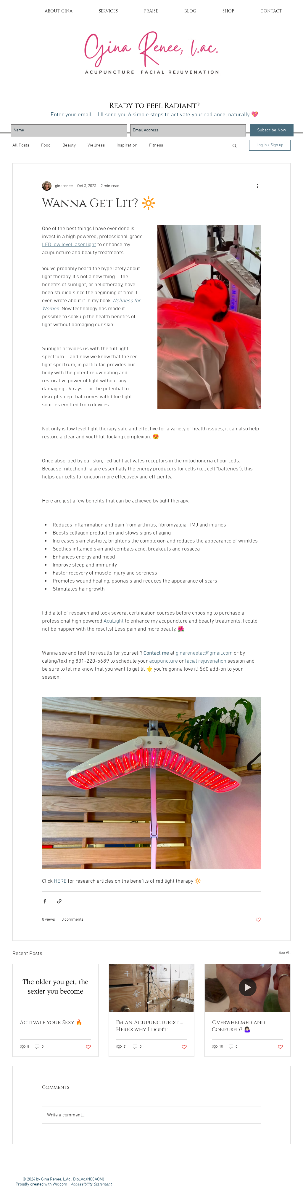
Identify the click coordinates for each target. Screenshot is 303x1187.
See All (284, 952)
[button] (234, 145)
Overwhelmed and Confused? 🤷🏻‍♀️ (238, 1026)
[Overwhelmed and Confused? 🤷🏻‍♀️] (247, 988)
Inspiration (127, 145)
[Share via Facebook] (45, 901)
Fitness (156, 145)
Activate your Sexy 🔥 (51, 1022)
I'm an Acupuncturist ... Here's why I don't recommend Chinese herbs (149, 1026)
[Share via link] (59, 901)
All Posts (20, 145)
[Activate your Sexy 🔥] (55, 988)
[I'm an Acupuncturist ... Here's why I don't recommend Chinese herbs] (151, 988)
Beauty (69, 145)
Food (46, 145)
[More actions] (257, 186)
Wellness (96, 145)
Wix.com (62, 1184)
